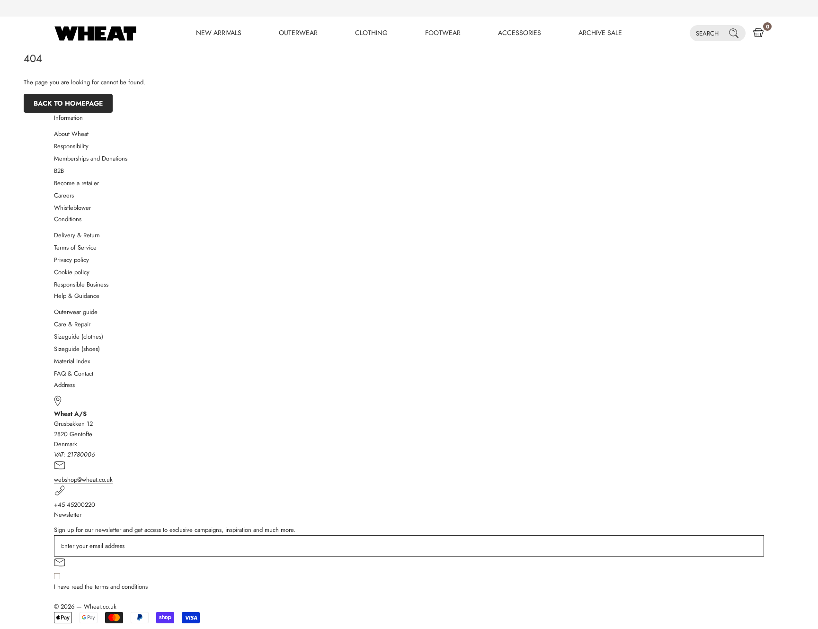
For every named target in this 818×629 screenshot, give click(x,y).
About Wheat (71, 133)
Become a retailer (76, 183)
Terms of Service (75, 247)
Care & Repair (72, 324)
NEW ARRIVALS (218, 32)
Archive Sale (600, 32)
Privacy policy (71, 259)
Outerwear (298, 32)
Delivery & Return (77, 235)
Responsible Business (81, 284)
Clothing (371, 32)
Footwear (443, 32)
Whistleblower (72, 207)
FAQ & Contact (73, 373)
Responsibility (71, 146)
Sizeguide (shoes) (77, 348)
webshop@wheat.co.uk (83, 479)
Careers (64, 195)
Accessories (519, 32)
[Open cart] (758, 33)
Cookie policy (71, 272)
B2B (59, 170)
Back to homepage (68, 103)
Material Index (72, 361)
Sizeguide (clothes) (78, 336)
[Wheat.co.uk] (95, 33)
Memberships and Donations (90, 158)
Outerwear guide (76, 311)
